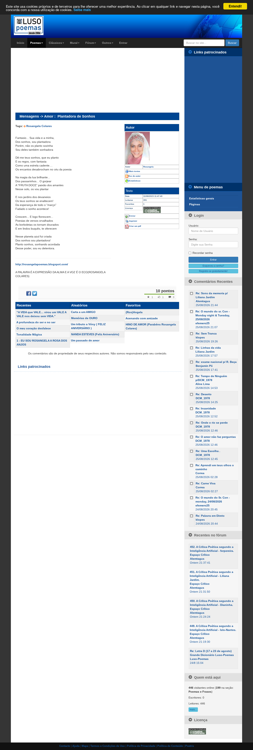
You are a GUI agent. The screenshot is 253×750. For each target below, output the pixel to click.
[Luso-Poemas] (40, 25)
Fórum (89, 42)
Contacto (64, 746)
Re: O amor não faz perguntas (215, 436)
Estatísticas (135, 181)
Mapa (85, 746)
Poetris (189, 746)
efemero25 (202, 323)
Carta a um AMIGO (83, 312)
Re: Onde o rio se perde (212, 422)
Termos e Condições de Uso (107, 746)
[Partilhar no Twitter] (34, 293)
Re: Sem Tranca (206, 333)
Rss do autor (134, 176)
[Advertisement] (48, 80)
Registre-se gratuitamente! (213, 271)
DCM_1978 (203, 398)
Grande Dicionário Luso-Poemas (212, 655)
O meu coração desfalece (34, 328)
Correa (199, 473)
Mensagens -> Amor (36, 116)
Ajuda (75, 746)
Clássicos (55, 42)
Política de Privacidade (141, 746)
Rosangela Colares (39, 126)
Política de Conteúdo (170, 746)
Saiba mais (82, 9)
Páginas (194, 204)
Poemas (35, 42)
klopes (200, 337)
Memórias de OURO (84, 318)
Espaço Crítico (200, 554)
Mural (73, 42)
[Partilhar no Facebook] (28, 293)
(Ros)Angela (134, 312)
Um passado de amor (85, 340)
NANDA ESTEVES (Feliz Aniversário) (95, 334)
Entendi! (235, 6)
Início (20, 42)
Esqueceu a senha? (213, 265)
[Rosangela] (151, 148)
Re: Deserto (203, 394)
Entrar (123, 42)
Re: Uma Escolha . (208, 451)
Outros (106, 42)
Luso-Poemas (199, 658)
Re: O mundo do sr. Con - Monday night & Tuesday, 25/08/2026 (212, 315)
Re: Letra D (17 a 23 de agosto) (211, 651)
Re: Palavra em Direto (210, 515)
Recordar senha (203, 252)
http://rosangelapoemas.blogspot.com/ (41, 264)
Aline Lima (202, 384)
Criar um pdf (135, 226)
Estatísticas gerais (201, 198)
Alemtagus (203, 301)
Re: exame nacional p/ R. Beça (216, 361)
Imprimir (133, 221)
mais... (193, 709)
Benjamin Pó (204, 365)
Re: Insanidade (205, 408)
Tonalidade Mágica (29, 334)
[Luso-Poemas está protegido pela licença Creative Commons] (197, 731)
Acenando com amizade (142, 318)
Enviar (132, 216)
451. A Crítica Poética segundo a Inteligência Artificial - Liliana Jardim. (211, 575)
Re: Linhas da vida (208, 347)
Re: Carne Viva (205, 483)
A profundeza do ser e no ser (35, 322)
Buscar (232, 42)
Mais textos (134, 171)
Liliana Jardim (204, 351)
